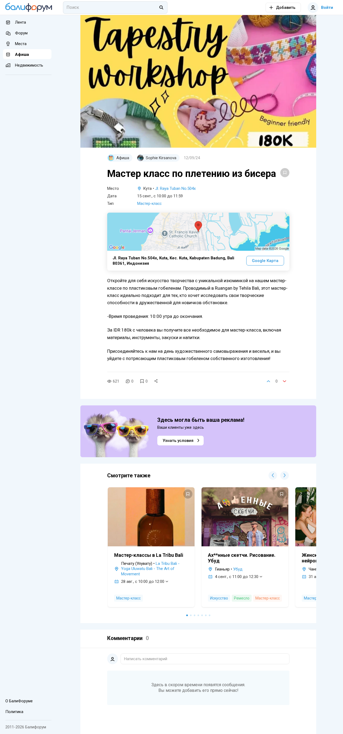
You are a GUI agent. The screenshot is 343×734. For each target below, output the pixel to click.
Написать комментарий (145, 658)
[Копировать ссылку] (156, 381)
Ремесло (241, 598)
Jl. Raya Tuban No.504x (175, 188)
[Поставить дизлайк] (284, 381)
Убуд (238, 569)
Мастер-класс (149, 203)
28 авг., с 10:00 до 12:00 (142, 581)
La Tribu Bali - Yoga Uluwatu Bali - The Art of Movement (150, 568)
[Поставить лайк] (268, 381)
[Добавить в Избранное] (284, 172)
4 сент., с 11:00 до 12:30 (236, 576)
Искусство (219, 598)
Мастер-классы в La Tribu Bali (148, 555)
